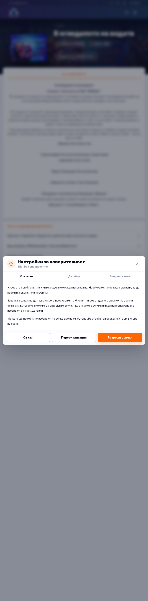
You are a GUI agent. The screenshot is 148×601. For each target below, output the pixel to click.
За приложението (121, 276)
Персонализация (74, 337)
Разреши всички (120, 337)
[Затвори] (137, 263)
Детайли (74, 276)
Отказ (27, 337)
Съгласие (26, 276)
